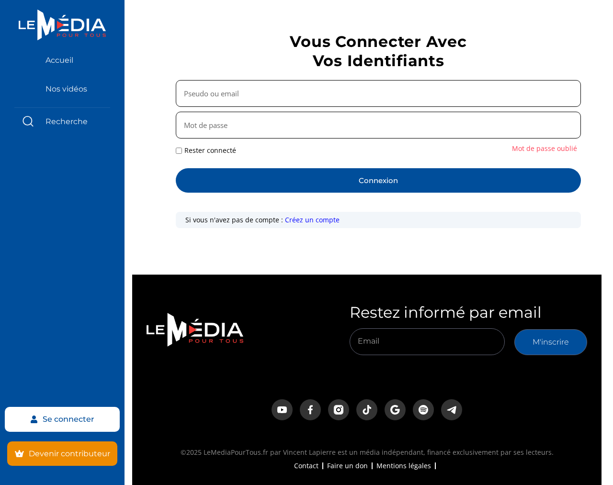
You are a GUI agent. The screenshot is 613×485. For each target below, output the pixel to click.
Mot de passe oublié (544, 148)
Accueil (59, 60)
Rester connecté (210, 150)
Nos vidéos (66, 88)
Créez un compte (312, 219)
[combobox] (62, 121)
